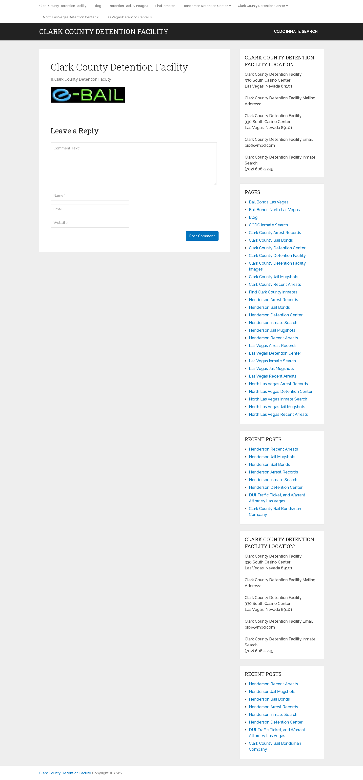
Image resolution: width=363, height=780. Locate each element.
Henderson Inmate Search (273, 322)
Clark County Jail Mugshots (273, 276)
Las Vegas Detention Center (127, 17)
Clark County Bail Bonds (271, 240)
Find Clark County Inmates (273, 292)
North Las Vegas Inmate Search (278, 399)
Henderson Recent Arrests (273, 338)
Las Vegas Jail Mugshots (271, 368)
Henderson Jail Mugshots (272, 330)
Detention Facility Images (128, 6)
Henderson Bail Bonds (269, 307)
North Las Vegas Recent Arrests (278, 414)
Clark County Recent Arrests (275, 284)
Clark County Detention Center (261, 6)
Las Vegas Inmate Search (272, 361)
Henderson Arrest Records (273, 299)
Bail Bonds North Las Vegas (274, 209)
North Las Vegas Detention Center (69, 17)
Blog (97, 6)
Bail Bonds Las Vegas (268, 202)
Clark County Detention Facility (62, 6)
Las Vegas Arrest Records (273, 345)
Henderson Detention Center (205, 6)
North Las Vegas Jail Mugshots (277, 406)
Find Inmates (165, 6)
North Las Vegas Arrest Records (278, 383)
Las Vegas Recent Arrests (273, 376)
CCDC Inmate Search (296, 31)
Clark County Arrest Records (275, 232)
